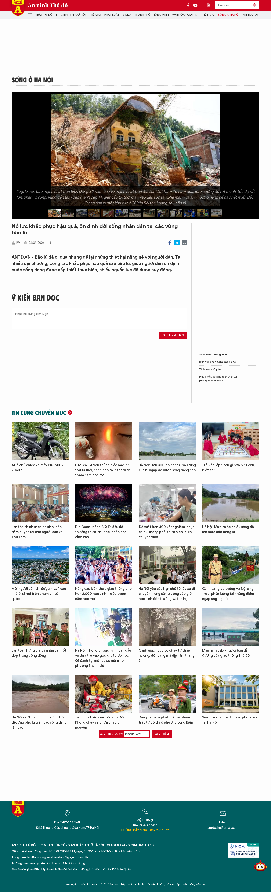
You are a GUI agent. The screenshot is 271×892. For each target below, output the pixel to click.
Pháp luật (111, 15)
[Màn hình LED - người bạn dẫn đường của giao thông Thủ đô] (230, 627)
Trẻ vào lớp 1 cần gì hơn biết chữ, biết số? (228, 467)
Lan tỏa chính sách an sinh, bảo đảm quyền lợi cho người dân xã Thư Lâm (37, 532)
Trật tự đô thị (46, 15)
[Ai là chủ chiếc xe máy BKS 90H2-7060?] (40, 441)
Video (127, 15)
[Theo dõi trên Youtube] (195, 5)
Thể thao (208, 15)
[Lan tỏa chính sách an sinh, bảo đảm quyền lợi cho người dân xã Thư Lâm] (40, 503)
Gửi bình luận (173, 335)
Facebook (169, 242)
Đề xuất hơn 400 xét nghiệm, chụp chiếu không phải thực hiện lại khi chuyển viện (167, 532)
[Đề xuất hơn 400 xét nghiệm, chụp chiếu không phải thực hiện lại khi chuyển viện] (167, 503)
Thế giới (95, 15)
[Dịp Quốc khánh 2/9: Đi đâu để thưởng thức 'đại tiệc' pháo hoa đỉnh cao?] (103, 503)
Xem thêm (162, 733)
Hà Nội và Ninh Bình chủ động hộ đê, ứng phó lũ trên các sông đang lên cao (39, 722)
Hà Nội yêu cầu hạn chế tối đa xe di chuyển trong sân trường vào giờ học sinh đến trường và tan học (167, 594)
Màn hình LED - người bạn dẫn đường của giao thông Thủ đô (226, 653)
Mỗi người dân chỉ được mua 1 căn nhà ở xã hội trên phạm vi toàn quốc (39, 594)
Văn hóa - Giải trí (184, 15)
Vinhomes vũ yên (210, 369)
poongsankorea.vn (211, 380)
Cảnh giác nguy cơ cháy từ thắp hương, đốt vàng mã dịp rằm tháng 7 (167, 655)
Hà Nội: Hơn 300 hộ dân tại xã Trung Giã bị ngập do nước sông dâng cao (167, 467)
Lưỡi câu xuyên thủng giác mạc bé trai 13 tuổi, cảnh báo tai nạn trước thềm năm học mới (102, 470)
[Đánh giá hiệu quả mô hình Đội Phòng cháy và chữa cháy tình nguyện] (103, 694)
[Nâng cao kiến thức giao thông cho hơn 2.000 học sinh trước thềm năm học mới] (103, 565)
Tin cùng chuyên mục (39, 412)
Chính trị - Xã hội (73, 15)
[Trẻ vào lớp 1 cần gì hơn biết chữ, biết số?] (230, 441)
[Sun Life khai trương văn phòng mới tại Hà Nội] (230, 694)
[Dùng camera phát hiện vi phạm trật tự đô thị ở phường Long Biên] (167, 694)
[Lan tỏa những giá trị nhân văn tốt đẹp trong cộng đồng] (40, 627)
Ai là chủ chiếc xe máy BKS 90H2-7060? (38, 467)
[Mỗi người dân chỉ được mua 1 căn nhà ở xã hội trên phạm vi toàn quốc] (40, 565)
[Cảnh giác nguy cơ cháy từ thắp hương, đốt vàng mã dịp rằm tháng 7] (167, 627)
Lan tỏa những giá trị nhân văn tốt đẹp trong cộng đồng (39, 653)
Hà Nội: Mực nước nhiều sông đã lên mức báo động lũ (228, 529)
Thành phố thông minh (151, 15)
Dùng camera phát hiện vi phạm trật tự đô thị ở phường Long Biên (166, 720)
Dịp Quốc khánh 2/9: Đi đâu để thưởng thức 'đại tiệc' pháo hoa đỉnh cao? (101, 532)
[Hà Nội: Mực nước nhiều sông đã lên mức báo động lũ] (230, 503)
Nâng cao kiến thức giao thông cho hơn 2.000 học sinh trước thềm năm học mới (103, 594)
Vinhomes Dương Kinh (213, 354)
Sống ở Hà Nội (228, 15)
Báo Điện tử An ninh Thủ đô (18, 8)
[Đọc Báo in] (211, 5)
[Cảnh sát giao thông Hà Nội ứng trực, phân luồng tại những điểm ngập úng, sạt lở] (230, 565)
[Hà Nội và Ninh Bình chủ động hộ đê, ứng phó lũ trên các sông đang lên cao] (40, 694)
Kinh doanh (251, 15)
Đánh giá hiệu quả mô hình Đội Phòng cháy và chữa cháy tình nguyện (99, 722)
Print (184, 242)
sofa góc (222, 361)
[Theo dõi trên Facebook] (189, 5)
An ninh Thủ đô (48, 5)
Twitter (177, 242)
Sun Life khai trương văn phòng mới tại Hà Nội (230, 720)
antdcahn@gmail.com (222, 828)
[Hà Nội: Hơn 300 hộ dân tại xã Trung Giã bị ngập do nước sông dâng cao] (167, 441)
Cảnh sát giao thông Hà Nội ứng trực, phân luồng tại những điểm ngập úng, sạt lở (228, 594)
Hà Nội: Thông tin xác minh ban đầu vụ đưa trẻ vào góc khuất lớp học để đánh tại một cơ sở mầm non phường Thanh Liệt (103, 658)
